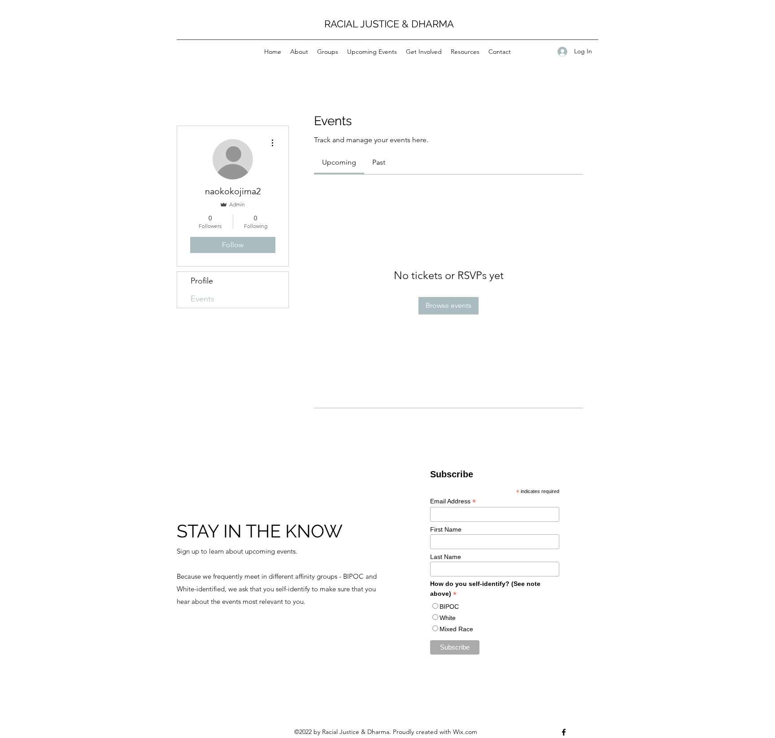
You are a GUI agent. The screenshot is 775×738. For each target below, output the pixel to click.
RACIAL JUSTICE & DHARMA (389, 24)
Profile (202, 281)
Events (202, 299)
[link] (339, 162)
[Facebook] (563, 732)
